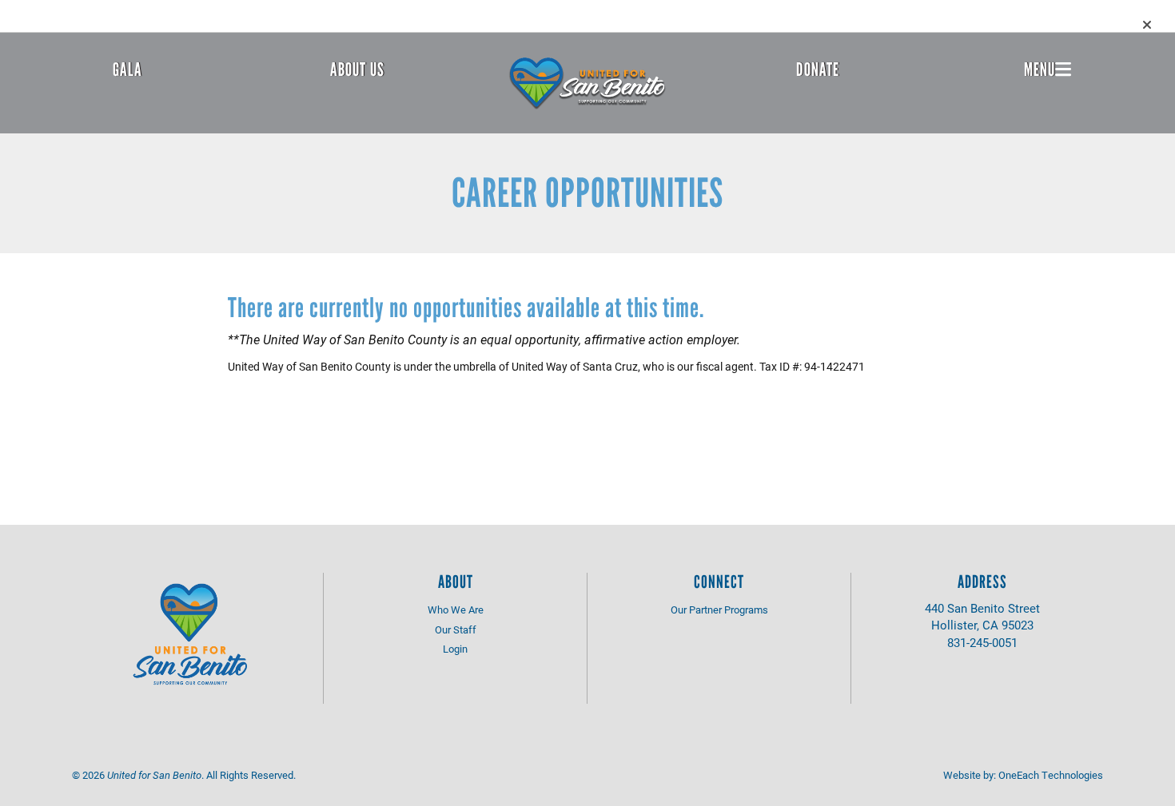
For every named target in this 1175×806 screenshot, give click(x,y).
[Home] (587, 83)
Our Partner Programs (719, 609)
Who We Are (456, 609)
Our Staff (455, 629)
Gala (127, 69)
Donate (817, 69)
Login (455, 648)
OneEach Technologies (1050, 775)
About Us (357, 69)
